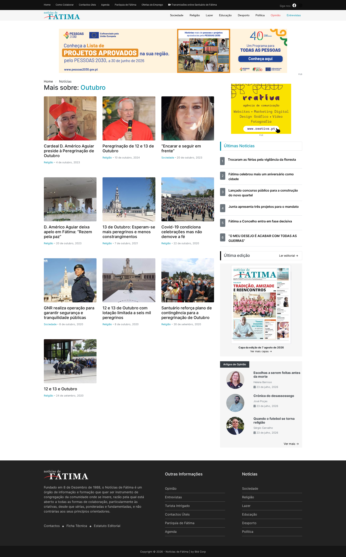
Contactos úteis (87, 4)
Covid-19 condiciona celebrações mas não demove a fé (181, 232)
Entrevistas (294, 15)
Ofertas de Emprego (152, 4)
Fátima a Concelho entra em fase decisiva (260, 221)
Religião (195, 15)
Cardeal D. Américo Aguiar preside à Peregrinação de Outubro (69, 151)
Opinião (276, 15)
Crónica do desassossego (273, 396)
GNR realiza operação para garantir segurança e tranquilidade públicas (69, 313)
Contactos (52, 526)
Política (260, 15)
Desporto (243, 15)
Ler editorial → (288, 255)
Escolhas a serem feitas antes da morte (276, 374)
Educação (225, 15)
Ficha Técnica (77, 526)
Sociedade (176, 15)
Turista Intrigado (177, 506)
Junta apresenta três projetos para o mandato (263, 207)
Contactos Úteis (177, 514)
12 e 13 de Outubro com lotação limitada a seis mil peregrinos (127, 313)
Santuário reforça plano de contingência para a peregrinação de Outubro (186, 313)
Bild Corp (200, 551)
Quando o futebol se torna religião (274, 420)
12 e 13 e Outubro (60, 388)
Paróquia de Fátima (125, 4)
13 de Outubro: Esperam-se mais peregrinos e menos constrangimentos (129, 232)
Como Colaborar (65, 4)
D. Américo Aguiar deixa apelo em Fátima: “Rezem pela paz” (68, 232)
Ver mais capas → (261, 351)
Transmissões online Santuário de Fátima (194, 4)
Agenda (105, 4)
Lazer (209, 15)
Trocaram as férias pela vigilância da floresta (262, 159)
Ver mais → (291, 443)
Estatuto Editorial (107, 526)
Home (47, 4)
